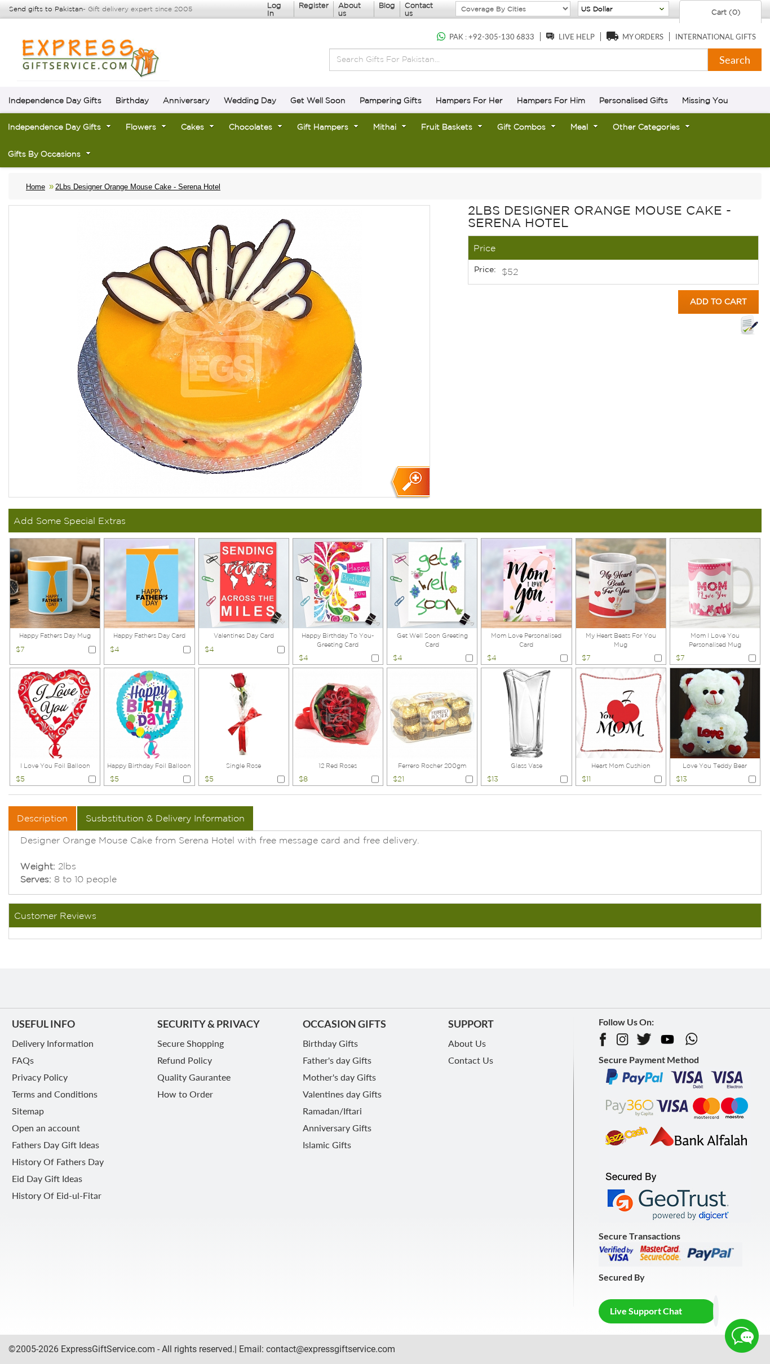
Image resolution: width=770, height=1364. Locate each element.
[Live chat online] (742, 1336)
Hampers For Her (469, 100)
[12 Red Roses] (338, 712)
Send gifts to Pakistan (46, 8)
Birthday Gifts (330, 1043)
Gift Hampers (322, 126)
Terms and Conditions (55, 1093)
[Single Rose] (244, 712)
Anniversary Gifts (337, 1127)
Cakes (192, 126)
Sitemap (28, 1110)
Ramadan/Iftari (332, 1110)
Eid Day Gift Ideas (47, 1178)
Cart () (725, 12)
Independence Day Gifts (54, 100)
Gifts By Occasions (44, 153)
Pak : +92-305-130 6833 (491, 36)
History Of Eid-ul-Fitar (56, 1195)
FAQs (23, 1060)
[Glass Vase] (526, 712)
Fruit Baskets (446, 126)
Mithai (384, 126)
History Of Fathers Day (58, 1161)
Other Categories (646, 126)
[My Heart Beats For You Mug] (621, 582)
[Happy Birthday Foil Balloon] (149, 712)
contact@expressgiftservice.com (329, 1349)
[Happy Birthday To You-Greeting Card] (338, 582)
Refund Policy (184, 1060)
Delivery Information (53, 1043)
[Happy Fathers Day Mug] (55, 582)
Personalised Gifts (633, 100)
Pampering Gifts (391, 100)
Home (35, 187)
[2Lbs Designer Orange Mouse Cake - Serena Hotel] (410, 482)
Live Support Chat (646, 1310)
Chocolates (250, 126)
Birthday (132, 100)
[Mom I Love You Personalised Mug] (715, 582)
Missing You (705, 100)
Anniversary (186, 100)
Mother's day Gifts (339, 1077)
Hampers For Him (551, 100)
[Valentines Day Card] (244, 582)
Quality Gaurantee (194, 1077)
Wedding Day (250, 100)
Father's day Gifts (337, 1060)
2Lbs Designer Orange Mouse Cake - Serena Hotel (137, 187)
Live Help (577, 36)
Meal (579, 126)
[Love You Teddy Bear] (715, 712)
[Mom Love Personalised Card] (526, 582)
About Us (467, 1043)
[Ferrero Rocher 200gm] (432, 712)
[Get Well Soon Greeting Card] (432, 582)
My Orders (642, 36)
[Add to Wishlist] (749, 325)
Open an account (46, 1127)
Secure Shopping (190, 1043)
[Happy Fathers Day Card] (149, 582)
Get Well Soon (318, 100)
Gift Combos (521, 126)
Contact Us (470, 1060)
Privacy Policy (40, 1077)
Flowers (141, 126)
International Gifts (715, 36)
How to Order (185, 1093)
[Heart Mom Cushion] (621, 712)
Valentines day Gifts (342, 1093)
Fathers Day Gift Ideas (55, 1144)
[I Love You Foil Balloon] (55, 712)
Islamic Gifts (327, 1144)
